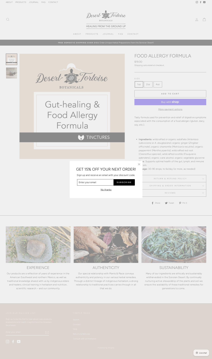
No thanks (106, 189)
